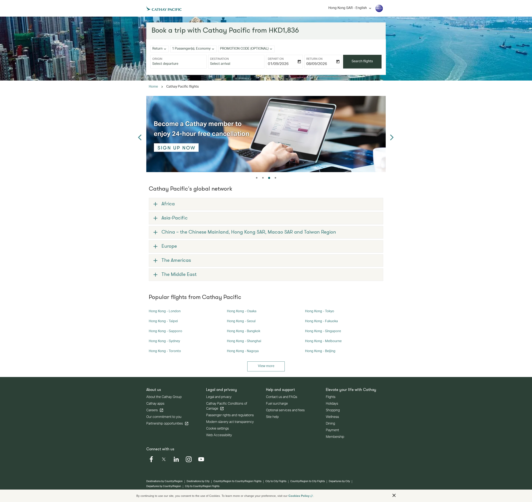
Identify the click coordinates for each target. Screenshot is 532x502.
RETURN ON (314, 59)
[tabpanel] (266, 134)
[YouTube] (201, 459)
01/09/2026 (278, 64)
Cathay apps (155, 404)
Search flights (362, 61)
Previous (140, 134)
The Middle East (179, 274)
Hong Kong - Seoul (241, 321)
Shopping (333, 410)
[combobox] (178, 64)
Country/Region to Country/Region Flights (237, 481)
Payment (332, 430)
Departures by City (339, 481)
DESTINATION (219, 59)
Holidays (332, 404)
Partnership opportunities (167, 423)
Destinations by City (198, 481)
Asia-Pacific (174, 218)
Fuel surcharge (277, 404)
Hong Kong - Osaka (241, 311)
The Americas (176, 260)
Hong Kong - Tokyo (319, 311)
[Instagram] (189, 459)
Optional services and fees (285, 410)
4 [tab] (275, 178)
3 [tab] (269, 178)
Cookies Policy (299, 495)
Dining (330, 424)
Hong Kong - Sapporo (165, 331)
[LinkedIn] (176, 459)
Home (153, 87)
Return (157, 49)
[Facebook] (151, 459)
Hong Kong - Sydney (164, 341)
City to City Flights (275, 481)
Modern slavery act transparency (230, 422)
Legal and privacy (219, 397)
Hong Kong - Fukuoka (321, 321)
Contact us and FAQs (281, 397)
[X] (164, 459)
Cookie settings (217, 429)
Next (392, 134)
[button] (394, 495)
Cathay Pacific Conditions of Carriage (226, 406)
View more (266, 366)
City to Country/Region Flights (202, 486)
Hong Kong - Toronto (165, 351)
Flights (330, 397)
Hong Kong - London (165, 311)
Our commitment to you (163, 417)
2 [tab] (263, 178)
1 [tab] (257, 178)
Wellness (332, 417)
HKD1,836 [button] (284, 30)
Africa (168, 204)
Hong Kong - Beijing (320, 351)
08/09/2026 (316, 64)
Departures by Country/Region (163, 486)
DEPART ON (276, 59)
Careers (155, 410)
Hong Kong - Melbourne (323, 341)
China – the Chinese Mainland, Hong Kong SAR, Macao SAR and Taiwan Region (248, 232)
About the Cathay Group (164, 397)
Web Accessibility (219, 435)
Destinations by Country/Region (164, 481)
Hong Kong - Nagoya (243, 351)
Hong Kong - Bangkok (243, 331)
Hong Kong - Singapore (323, 331)
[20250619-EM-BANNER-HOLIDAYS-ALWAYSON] (266, 134)
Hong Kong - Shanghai (244, 341)
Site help (272, 417)
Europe (169, 246)
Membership (335, 437)
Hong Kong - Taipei (163, 321)
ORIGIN (157, 59)
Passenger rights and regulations (230, 415)
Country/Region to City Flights (307, 481)
